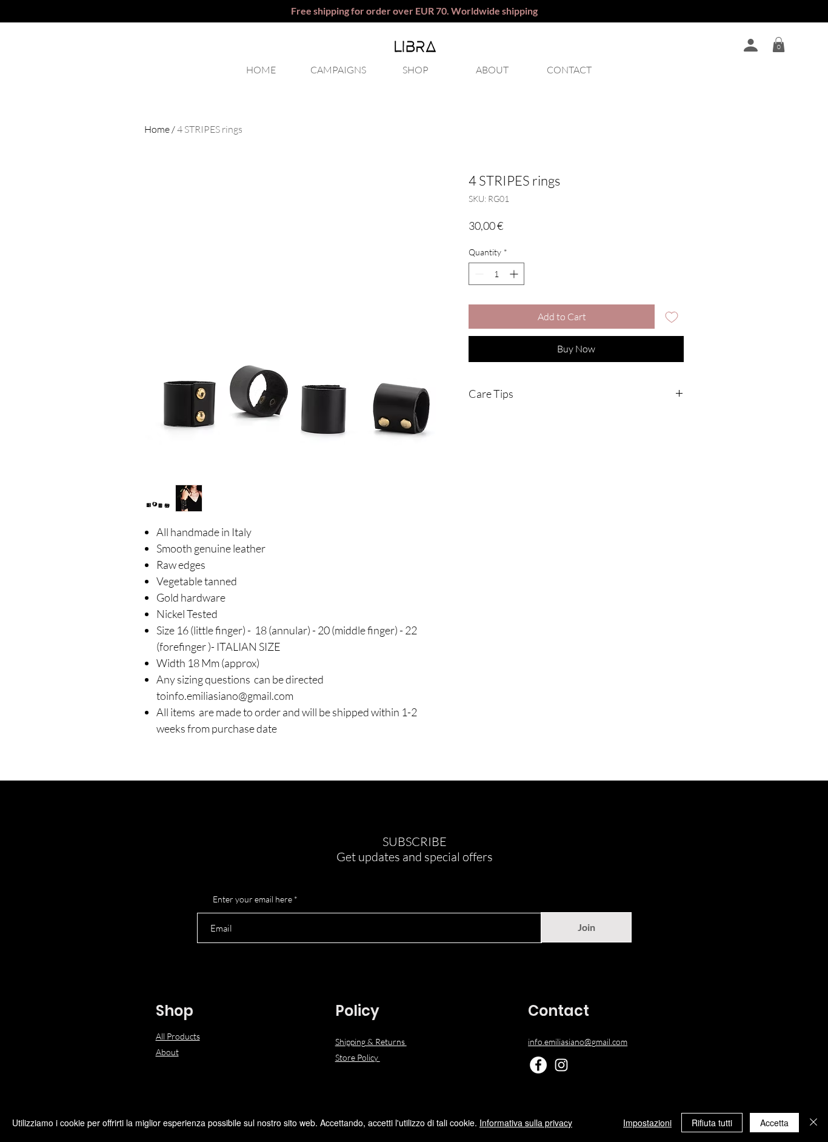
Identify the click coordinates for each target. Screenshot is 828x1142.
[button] (778, 44)
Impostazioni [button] (647, 1123)
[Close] (813, 1122)
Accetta (774, 1123)
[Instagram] (561, 1064)
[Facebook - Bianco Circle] (538, 1064)
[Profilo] (750, 45)
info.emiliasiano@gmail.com (577, 1041)
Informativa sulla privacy (525, 1123)
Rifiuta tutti (712, 1123)
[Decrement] (478, 273)
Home (157, 129)
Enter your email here (252, 899)
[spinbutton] (496, 273)
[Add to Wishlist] (671, 316)
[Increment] (515, 273)
